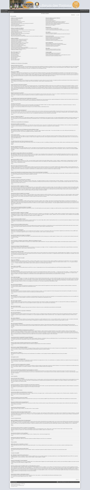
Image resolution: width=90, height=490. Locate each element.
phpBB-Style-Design (21, 485)
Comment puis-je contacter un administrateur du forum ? (54, 55)
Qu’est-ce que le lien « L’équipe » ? (51, 25)
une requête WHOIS (28, 467)
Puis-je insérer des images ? (15, 55)
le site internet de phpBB (73, 148)
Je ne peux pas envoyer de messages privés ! (52, 28)
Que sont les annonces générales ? (16, 56)
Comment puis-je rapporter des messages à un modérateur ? (19, 47)
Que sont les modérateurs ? (49, 19)
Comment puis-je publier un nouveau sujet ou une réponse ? (19, 39)
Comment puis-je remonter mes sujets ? (16, 49)
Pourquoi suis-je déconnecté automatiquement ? (18, 25)
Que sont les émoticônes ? (14, 54)
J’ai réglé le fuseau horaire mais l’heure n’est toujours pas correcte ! (20, 31)
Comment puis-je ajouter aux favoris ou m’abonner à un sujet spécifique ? (56, 44)
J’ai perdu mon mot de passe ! (15, 24)
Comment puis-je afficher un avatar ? (16, 34)
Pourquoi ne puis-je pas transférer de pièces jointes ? (18, 45)
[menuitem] (7, 10)
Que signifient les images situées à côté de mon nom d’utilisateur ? (20, 33)
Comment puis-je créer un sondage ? (16, 41)
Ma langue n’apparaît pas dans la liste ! (16, 32)
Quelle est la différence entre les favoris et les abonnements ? (54, 43)
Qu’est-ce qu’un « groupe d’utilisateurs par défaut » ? (53, 24)
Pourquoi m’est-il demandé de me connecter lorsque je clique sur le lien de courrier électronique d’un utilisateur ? (27, 36)
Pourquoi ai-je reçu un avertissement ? (16, 46)
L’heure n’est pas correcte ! (15, 30)
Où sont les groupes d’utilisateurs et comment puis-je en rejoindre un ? (56, 21)
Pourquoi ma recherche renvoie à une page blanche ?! (53, 38)
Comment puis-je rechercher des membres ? (52, 39)
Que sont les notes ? (14, 58)
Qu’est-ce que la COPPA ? (14, 19)
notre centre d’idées (64, 461)
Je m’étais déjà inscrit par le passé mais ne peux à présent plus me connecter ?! (22, 23)
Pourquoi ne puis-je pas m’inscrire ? (16, 20)
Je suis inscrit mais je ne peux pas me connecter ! (18, 21)
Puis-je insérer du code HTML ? (15, 53)
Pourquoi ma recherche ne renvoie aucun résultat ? (53, 37)
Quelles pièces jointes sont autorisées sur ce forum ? (53, 49)
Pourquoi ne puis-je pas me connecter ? (16, 22)
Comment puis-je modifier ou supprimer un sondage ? (18, 43)
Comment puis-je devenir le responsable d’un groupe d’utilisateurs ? (55, 22)
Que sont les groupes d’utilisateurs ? (51, 20)
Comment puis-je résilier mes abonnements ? (52, 46)
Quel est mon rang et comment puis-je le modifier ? (18, 35)
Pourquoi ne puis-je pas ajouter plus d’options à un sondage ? (20, 42)
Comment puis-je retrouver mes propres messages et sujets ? (54, 40)
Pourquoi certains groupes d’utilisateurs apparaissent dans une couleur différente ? (57, 23)
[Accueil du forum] (45, 4)
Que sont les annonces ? (14, 57)
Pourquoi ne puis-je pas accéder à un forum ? (17, 44)
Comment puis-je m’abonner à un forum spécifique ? (53, 45)
